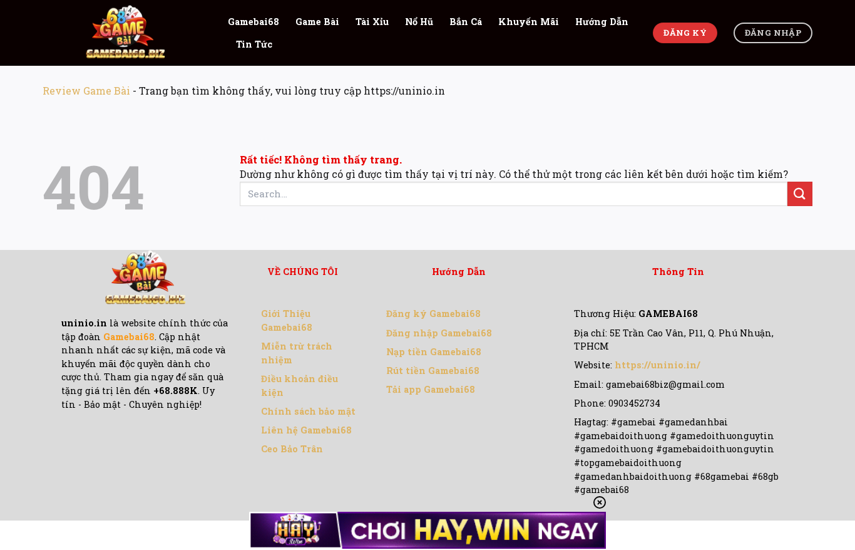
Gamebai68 (253, 22)
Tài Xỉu (372, 22)
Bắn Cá (465, 22)
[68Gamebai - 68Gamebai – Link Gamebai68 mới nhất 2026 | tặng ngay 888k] (126, 33)
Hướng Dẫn (601, 22)
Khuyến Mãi (528, 22)
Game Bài (317, 22)
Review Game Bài (86, 90)
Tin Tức (254, 44)
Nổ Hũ (419, 22)
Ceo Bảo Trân (292, 449)
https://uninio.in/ (657, 365)
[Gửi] (799, 194)
